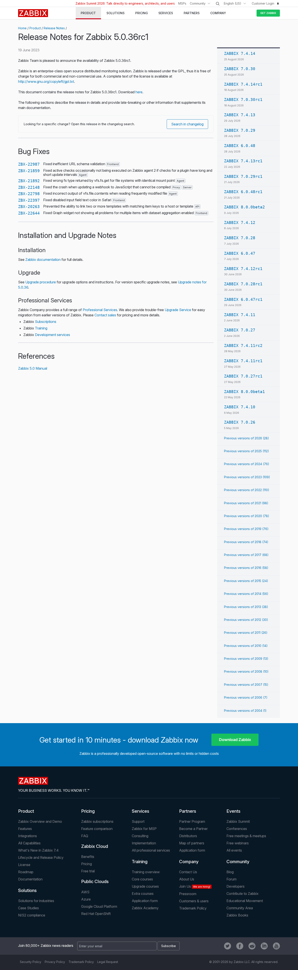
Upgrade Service (178, 310)
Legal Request (107, 962)
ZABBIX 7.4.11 (239, 314)
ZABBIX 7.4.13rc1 (243, 161)
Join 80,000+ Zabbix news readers (45, 945)
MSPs (182, 3)
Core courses (142, 879)
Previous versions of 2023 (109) (247, 477)
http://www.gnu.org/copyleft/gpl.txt (46, 81)
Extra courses (143, 893)
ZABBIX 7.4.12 (239, 222)
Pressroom (187, 894)
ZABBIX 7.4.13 (239, 115)
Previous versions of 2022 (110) (246, 490)
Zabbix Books (237, 915)
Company (189, 861)
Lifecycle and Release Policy (40, 857)
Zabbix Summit (238, 821)
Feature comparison (97, 828)
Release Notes (54, 28)
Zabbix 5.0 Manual (32, 368)
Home (22, 28)
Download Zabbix (235, 739)
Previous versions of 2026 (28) (246, 438)
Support (138, 821)
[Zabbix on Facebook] (239, 945)
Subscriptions (45, 321)
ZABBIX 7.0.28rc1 (243, 284)
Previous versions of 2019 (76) (246, 529)
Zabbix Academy (145, 908)
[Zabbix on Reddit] (251, 945)
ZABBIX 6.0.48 (239, 145)
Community (198, 3)
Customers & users (194, 901)
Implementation (144, 843)
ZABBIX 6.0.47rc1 (243, 299)
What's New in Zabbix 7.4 (38, 850)
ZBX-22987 (29, 164)
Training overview (146, 872)
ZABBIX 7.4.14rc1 (243, 84)
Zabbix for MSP (144, 828)
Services (140, 811)
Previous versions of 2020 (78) (246, 516)
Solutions (27, 890)
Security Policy (30, 962)
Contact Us (188, 872)
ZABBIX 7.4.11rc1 (243, 361)
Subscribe (168, 946)
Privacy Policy (55, 962)
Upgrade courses (145, 886)
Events (233, 811)
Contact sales (105, 315)
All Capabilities (29, 843)
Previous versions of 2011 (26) (245, 632)
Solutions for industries (36, 901)
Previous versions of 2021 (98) (246, 503)
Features (25, 828)
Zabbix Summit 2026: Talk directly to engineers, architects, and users (125, 3)
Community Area (239, 908)
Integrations (27, 836)
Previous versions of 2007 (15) (246, 684)
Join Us (194, 886)
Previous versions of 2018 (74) (246, 542)
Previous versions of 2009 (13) (246, 658)
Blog (230, 872)
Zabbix (33, 13)
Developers (235, 886)
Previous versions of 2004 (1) (245, 710)
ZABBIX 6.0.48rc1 (243, 191)
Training (41, 328)
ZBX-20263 (29, 206)
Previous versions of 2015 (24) (246, 581)
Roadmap (25, 872)
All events (234, 850)
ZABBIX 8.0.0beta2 (244, 207)
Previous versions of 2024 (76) (246, 464)
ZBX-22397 (29, 200)
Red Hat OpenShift (96, 913)
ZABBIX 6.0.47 (239, 253)
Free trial (88, 871)
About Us (186, 879)
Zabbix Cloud (94, 846)
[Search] (217, 3)
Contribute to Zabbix (242, 893)
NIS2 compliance (31, 915)
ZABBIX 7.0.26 (239, 422)
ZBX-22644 (29, 213)
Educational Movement (244, 901)
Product (35, 28)
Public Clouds (95, 881)
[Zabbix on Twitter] (227, 945)
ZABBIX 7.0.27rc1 (243, 376)
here (138, 92)
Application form (192, 850)
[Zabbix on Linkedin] (264, 945)
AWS (85, 892)
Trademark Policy (193, 908)
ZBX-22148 (29, 187)
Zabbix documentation (43, 259)
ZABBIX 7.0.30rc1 (243, 99)
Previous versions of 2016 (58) (246, 568)
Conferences (236, 828)
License (24, 865)
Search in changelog (187, 124)
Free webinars (237, 843)
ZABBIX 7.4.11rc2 (243, 345)
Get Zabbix (268, 13)
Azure (86, 899)
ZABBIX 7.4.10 (239, 407)
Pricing (88, 811)
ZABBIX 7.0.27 (239, 330)
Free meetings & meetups (246, 836)
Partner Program (192, 821)
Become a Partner (193, 828)
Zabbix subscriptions (97, 821)
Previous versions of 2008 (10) (246, 671)
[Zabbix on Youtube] (276, 945)
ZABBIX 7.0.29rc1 (243, 176)
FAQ (84, 836)
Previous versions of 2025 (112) (246, 451)
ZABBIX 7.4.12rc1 (243, 268)
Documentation (30, 879)
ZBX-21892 (29, 180)
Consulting (140, 836)
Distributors (188, 836)
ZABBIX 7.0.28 (239, 238)
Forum (231, 879)
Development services (52, 335)
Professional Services (100, 310)
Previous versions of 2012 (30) (246, 620)
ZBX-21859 (29, 170)
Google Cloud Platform (99, 906)
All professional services (151, 850)
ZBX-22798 (29, 193)
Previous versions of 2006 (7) (245, 697)
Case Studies (28, 908)
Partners (187, 811)
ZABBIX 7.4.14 (239, 53)
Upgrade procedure (40, 282)
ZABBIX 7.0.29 (239, 130)
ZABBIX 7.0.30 (239, 68)
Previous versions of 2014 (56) (246, 594)
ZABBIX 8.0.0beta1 (244, 391)
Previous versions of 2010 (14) (246, 646)
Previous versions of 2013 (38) (246, 607)
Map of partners (191, 843)
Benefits (87, 856)
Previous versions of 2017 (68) (246, 555)
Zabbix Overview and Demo (40, 821)
